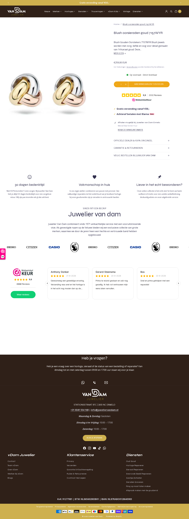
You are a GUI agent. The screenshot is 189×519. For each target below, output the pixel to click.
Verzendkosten (132, 67)
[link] (138, 24)
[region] (94, 2)
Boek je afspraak (94, 438)
